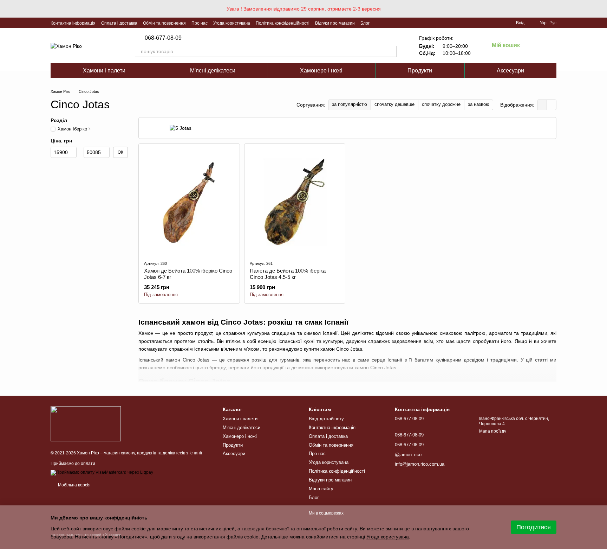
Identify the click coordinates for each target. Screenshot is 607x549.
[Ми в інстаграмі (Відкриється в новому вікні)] (396, 23)
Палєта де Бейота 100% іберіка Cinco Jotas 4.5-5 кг (288, 274)
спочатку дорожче (441, 104)
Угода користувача (231, 23)
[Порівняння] (532, 45)
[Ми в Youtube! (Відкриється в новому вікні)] (388, 23)
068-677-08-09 (163, 38)
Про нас (199, 23)
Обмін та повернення (164, 23)
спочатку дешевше (394, 104)
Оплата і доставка (119, 23)
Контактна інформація (73, 23)
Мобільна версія (74, 485)
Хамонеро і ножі (321, 71)
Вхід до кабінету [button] (326, 418)
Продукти (419, 71)
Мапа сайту (321, 488)
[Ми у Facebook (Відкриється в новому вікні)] (379, 23)
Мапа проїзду (492, 431)
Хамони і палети (104, 71)
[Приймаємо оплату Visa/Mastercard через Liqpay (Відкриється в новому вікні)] (102, 472)
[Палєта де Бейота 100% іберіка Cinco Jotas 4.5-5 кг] (295, 202)
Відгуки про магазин (335, 23)
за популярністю (349, 104)
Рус (552, 23)
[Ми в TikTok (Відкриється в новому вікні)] (404, 23)
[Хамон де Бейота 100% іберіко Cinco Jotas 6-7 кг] (189, 202)
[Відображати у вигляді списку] (551, 104)
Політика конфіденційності (282, 23)
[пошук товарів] (391, 51)
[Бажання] (550, 45)
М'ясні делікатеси (212, 71)
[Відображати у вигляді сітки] (542, 104)
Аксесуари (510, 71)
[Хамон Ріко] (86, 423)
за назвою (478, 104)
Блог (365, 23)
